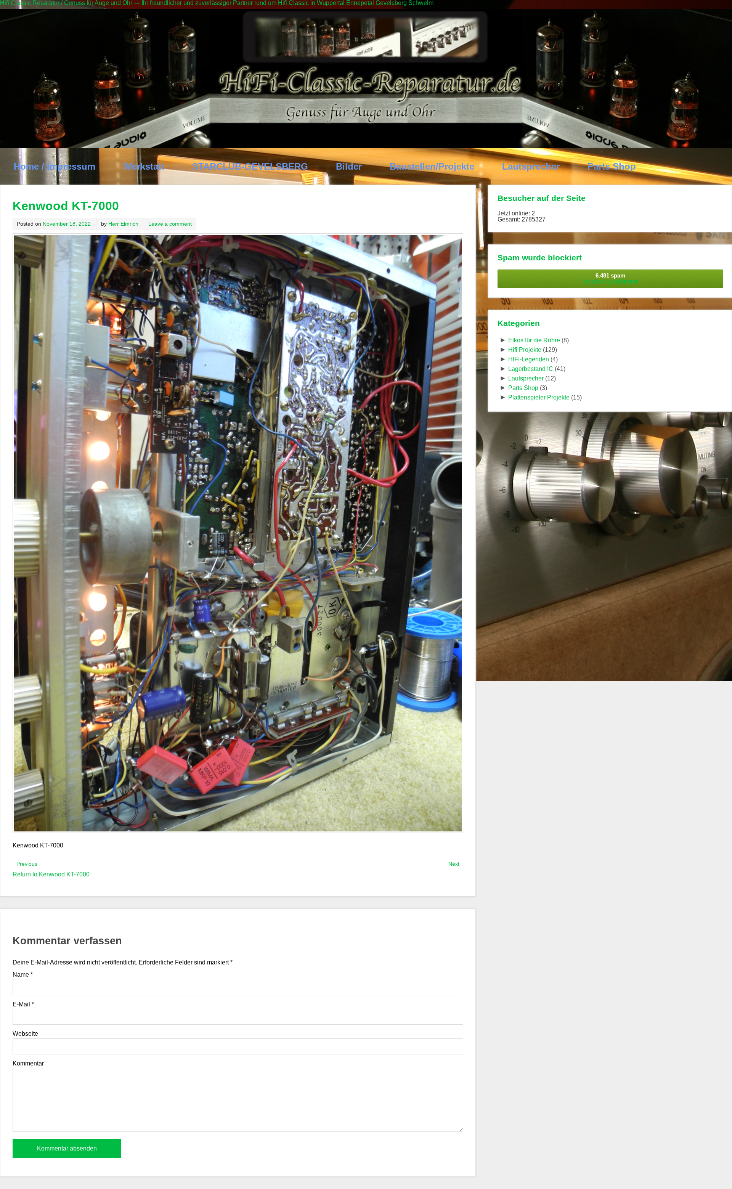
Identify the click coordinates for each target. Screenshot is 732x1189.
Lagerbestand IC (530, 369)
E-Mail (23, 1004)
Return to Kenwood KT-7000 (51, 874)
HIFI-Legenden (528, 359)
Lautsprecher (531, 166)
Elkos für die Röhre (534, 340)
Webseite (25, 1034)
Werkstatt (143, 166)
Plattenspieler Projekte (539, 397)
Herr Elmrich (123, 224)
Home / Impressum (54, 166)
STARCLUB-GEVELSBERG (250, 166)
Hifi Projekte (524, 350)
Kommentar (28, 1064)
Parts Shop (612, 166)
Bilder (349, 166)
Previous (26, 864)
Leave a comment (170, 224)
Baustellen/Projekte (432, 166)
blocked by (610, 278)
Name (23, 975)
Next (453, 864)
